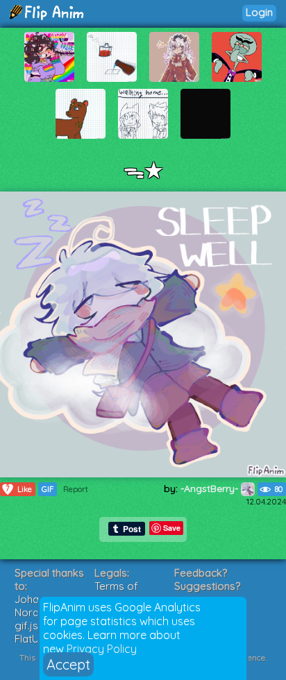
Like (19, 489)
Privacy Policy (102, 649)
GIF (47, 489)
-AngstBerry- (210, 488)
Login (259, 12)
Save (171, 527)
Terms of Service (116, 592)
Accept (68, 664)
